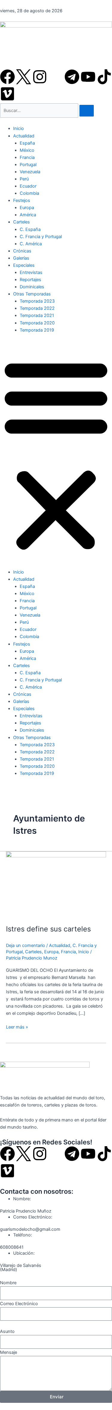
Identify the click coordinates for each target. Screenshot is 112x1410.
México (27, 150)
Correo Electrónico (19, 1303)
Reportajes (30, 279)
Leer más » (17, 1026)
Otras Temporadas (32, 294)
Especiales (24, 265)
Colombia (29, 193)
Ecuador (28, 186)
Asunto (7, 1331)
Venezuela (30, 171)
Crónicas (22, 251)
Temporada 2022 (37, 308)
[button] (56, 454)
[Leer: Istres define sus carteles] (56, 884)
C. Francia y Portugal (41, 236)
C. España (30, 229)
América (28, 214)
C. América (31, 243)
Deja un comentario (25, 945)
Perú (24, 179)
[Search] (86, 111)
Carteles (21, 222)
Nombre (8, 1282)
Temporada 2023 (37, 301)
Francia (27, 157)
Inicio (18, 128)
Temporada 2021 (37, 315)
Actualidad (23, 136)
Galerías (21, 258)
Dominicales (32, 286)
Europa (27, 207)
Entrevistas (31, 272)
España (27, 143)
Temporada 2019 (37, 330)
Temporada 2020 (37, 323)
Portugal (28, 164)
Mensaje (8, 1352)
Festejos (21, 200)
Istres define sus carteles (48, 929)
